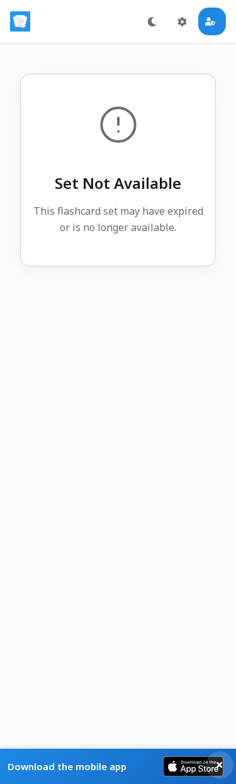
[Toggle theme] (152, 21)
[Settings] (182, 21)
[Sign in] (212, 21)
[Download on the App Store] (193, 766)
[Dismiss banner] (219, 765)
